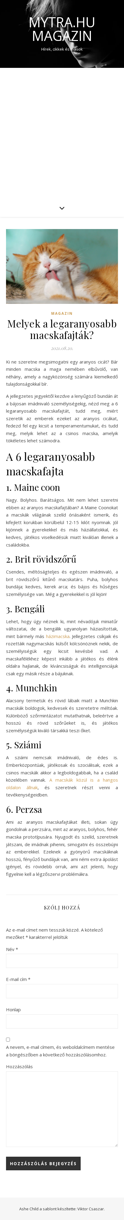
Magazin (62, 313)
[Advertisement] (62, 133)
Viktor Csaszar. (91, 1209)
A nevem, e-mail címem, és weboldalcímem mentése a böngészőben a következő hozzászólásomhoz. (60, 1051)
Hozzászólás (19, 1066)
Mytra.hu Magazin (62, 28)
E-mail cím (18, 979)
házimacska (58, 636)
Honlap (13, 1009)
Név (12, 949)
